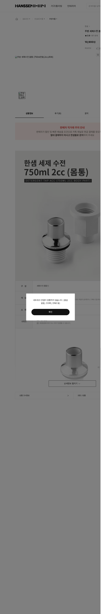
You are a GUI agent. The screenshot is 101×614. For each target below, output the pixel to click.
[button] (50, 312)
